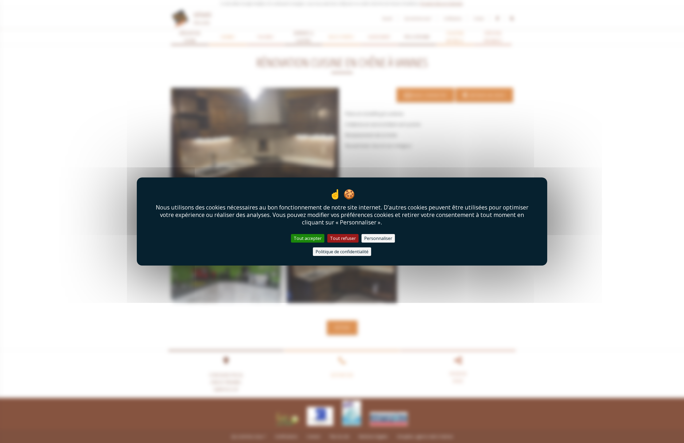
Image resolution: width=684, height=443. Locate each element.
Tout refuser (343, 238)
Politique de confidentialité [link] (342, 252)
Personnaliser (378, 238)
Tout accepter (308, 238)
